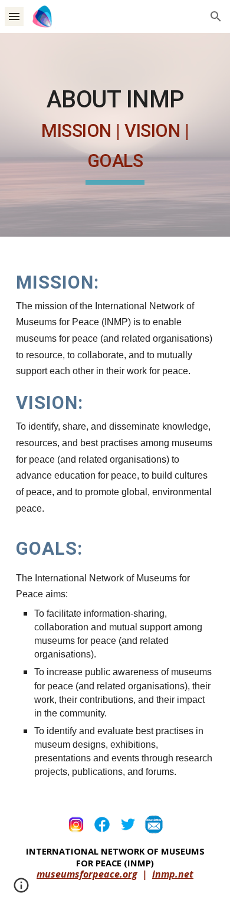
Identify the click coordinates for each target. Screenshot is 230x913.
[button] (14, 16)
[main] (115, 134)
